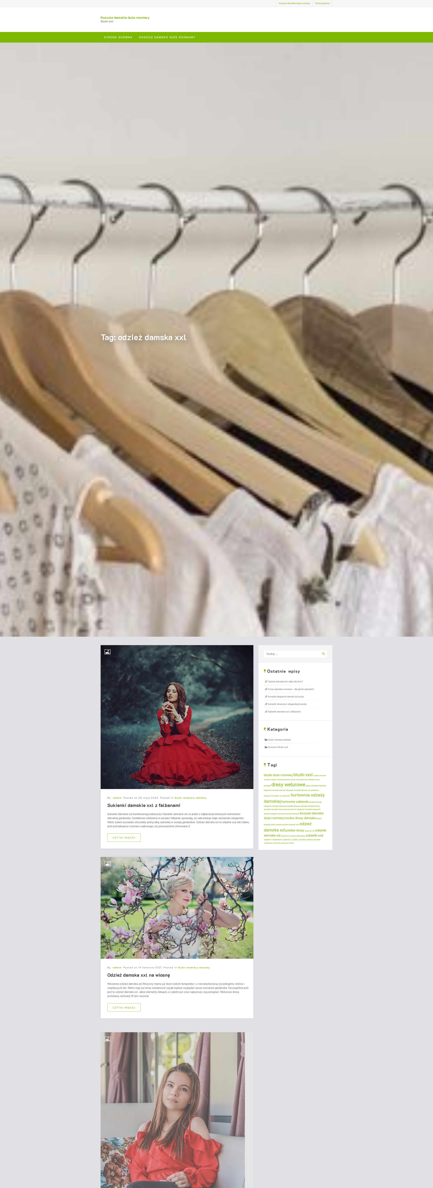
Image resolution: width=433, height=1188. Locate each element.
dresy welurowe (288, 784)
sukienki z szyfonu (290, 840)
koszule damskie (293, 814)
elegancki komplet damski (274, 790)
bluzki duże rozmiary (278, 775)
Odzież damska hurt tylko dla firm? (285, 681)
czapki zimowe (277, 780)
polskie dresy (294, 830)
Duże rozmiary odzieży (191, 797)
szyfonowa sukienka (272, 843)
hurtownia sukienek (294, 802)
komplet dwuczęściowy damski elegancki (288, 809)
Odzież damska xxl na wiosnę (138, 975)
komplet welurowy (277, 814)
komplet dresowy (279, 806)
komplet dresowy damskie (297, 806)
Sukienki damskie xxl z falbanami (143, 805)
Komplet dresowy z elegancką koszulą (287, 704)
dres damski (309, 780)
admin (117, 797)
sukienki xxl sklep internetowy (293, 836)
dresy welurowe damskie (316, 786)
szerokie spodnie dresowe (309, 840)
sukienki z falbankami (273, 840)
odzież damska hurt (291, 825)
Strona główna (322, 3)
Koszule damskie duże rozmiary (294, 3)
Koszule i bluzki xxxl (278, 747)
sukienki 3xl (310, 831)
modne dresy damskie (300, 818)
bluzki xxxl (303, 774)
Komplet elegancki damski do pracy (286, 696)
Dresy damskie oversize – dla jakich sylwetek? (291, 689)
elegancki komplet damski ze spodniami (302, 790)
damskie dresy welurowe (293, 780)
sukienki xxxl (314, 835)
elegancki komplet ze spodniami (277, 796)
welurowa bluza (287, 843)
